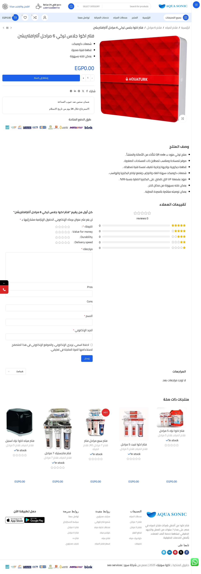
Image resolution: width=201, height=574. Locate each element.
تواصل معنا (73, 516)
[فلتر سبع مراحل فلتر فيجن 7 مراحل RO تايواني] (96, 422)
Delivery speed (84, 243)
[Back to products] (7, 28)
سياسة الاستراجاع (70, 522)
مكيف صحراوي (103, 516)
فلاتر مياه (106, 538)
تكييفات (138, 544)
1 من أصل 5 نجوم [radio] (68, 226)
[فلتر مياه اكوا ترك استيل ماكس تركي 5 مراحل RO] (20, 422)
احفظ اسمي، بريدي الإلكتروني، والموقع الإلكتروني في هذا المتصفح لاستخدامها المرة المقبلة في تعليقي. (52, 347)
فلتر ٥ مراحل (72, 533)
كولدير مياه (105, 533)
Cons (90, 301)
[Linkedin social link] (75, 91)
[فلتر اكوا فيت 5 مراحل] (134, 424)
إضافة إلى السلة (41, 78)
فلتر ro (75, 538)
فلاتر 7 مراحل (51, 457)
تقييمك (88, 227)
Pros (90, 287)
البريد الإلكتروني (83, 330)
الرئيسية (185, 27)
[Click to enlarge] (183, 119)
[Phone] (4, 289)
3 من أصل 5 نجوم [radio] (62, 226)
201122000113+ (51, 8)
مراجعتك (87, 249)
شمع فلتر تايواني (102, 522)
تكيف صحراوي (72, 544)
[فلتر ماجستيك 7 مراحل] (58, 428)
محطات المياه (135, 516)
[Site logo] (173, 6)
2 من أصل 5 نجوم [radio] (65, 226)
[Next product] (3, 28)
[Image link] (167, 514)
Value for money (83, 232)
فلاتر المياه (171, 27)
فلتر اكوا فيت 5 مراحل (134, 444)
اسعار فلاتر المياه (102, 544)
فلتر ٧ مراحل (72, 527)
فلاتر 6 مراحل (154, 27)
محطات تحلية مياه (102, 527)
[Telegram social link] (71, 91)
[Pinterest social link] (79, 91)
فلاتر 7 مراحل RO (99, 445)
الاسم (88, 316)
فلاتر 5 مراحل (165, 435)
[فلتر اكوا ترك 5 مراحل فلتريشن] (172, 417)
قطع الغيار (137, 533)
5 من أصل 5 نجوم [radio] (56, 226)
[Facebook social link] (87, 91)
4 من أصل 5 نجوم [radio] (59, 226)
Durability (87, 237)
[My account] (45, 17)
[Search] (71, 6)
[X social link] (83, 91)
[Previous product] (11, 28)
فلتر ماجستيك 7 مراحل (58, 453)
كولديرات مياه (135, 538)
